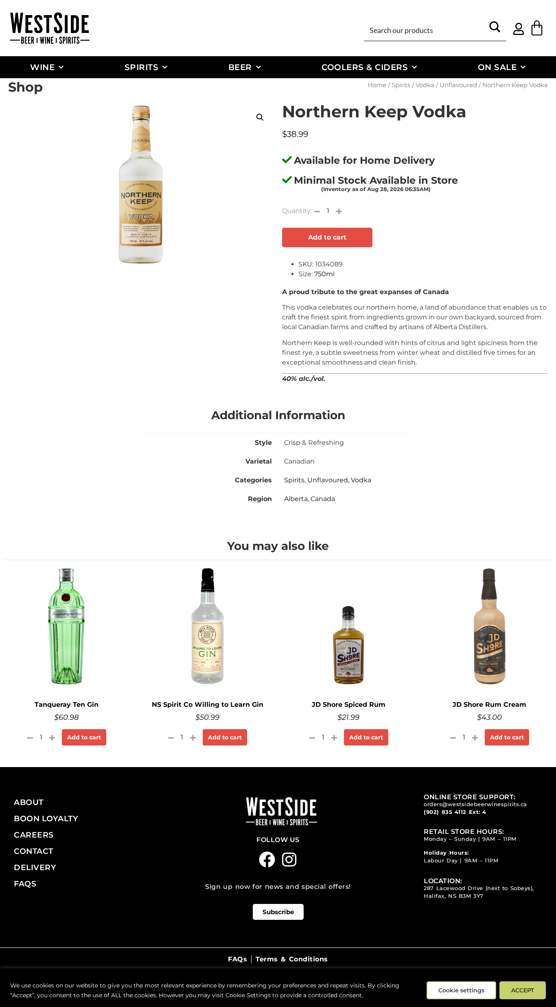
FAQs (25, 883)
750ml (324, 274)
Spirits (142, 67)
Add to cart (327, 237)
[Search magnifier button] (495, 30)
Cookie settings (461, 990)
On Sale (497, 67)
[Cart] (537, 28)
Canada (323, 499)
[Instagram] (289, 859)
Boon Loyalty (46, 818)
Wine (42, 67)
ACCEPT (522, 990)
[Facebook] (267, 859)
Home (377, 85)
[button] (260, 117)
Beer (240, 67)
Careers (34, 835)
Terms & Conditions (292, 959)
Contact (33, 851)
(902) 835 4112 (445, 812)
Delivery (35, 867)
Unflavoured (458, 85)
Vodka (425, 85)
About (29, 802)
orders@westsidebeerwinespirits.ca (475, 804)
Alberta (296, 499)
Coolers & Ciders (365, 67)
